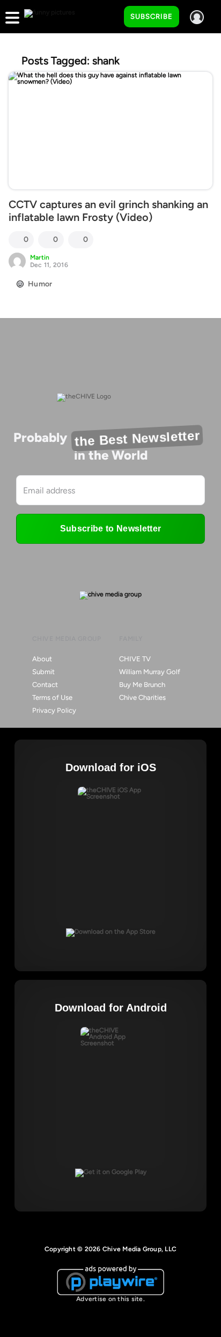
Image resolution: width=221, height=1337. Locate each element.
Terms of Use (52, 697)
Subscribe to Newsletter (110, 528)
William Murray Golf (149, 672)
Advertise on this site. (110, 1299)
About (42, 659)
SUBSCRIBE (151, 16)
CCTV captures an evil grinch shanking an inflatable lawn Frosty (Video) (108, 211)
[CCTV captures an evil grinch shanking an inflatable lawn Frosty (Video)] (110, 130)
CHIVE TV (135, 659)
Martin (39, 257)
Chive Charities (142, 697)
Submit (43, 672)
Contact (45, 685)
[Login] (197, 17)
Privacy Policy (54, 710)
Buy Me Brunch (142, 685)
